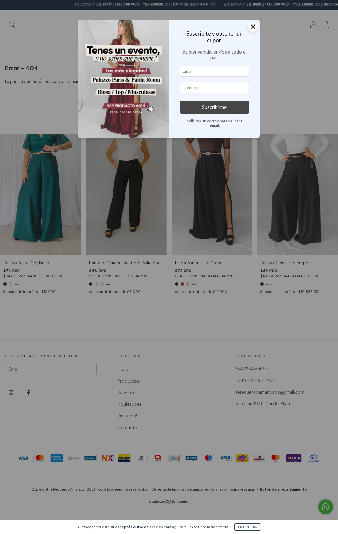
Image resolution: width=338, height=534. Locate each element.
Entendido (247, 527)
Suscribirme (214, 107)
